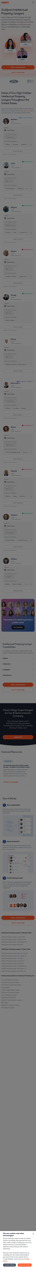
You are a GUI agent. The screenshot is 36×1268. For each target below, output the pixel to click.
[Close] (33, 1234)
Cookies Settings (9, 1265)
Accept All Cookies (24, 1265)
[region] (18, 1249)
